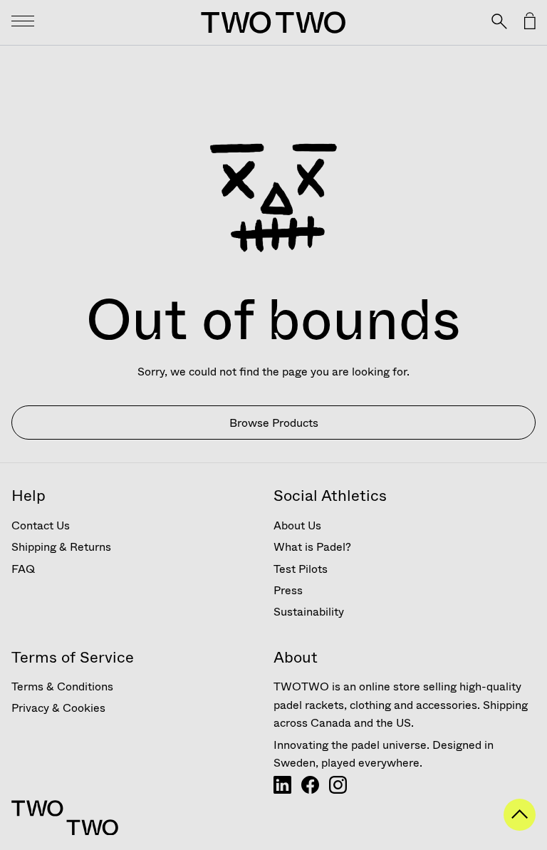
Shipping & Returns (61, 547)
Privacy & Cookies (58, 708)
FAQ (23, 569)
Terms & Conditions (62, 686)
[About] (282, 790)
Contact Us (40, 525)
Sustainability (309, 611)
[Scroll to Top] (520, 827)
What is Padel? (312, 547)
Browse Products (273, 423)
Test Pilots (301, 569)
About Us (297, 525)
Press (288, 590)
